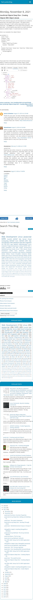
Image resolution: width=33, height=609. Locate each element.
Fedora (3, 255)
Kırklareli (6, 181)
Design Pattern (5, 260)
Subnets (19, 265)
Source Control (12, 255)
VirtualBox (18, 254)
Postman (13, 262)
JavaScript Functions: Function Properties (15, 515)
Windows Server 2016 (7, 364)
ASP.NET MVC (23, 241)
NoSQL (3, 254)
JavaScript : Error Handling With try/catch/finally (17, 549)
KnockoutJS (29, 271)
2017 (4, 589)
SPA (16, 258)
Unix (26, 274)
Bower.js (12, 257)
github (22, 258)
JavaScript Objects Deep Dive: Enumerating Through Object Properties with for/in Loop (20, 416)
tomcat (3, 268)
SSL (17, 262)
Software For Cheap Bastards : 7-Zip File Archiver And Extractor (20, 466)
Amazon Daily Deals (5, 306)
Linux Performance (8, 273)
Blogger (3, 257)
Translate (12, 315)
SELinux (19, 274)
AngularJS (28, 242)
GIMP (21, 260)
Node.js (8, 254)
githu (14, 276)
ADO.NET (22, 242)
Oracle (12, 254)
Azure (29, 244)
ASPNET (15, 239)
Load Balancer (22, 252)
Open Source (23, 273)
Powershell (24, 263)
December (8, 511)
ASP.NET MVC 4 (6, 263)
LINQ (3, 273)
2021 (4, 509)
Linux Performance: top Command (19, 476)
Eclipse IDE (12, 260)
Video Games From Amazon (7, 303)
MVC (14, 258)
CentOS (9, 239)
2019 (4, 585)
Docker (29, 254)
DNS (25, 270)
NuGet (29, 255)
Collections (4, 270)
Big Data (29, 258)
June (6, 580)
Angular (24, 268)
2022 (4, 507)
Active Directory (18, 268)
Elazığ (5, 185)
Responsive (9, 274)
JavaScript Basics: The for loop (12, 536)
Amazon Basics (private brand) (8, 308)
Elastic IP (17, 260)
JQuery (17, 246)
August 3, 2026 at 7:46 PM (18, 171)
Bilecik (5, 177)
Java (7, 255)
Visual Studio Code (26, 262)
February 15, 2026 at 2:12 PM (18, 146)
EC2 (8, 244)
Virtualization (6, 242)
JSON (22, 257)
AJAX (26, 258)
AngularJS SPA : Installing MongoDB (19, 445)
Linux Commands (16, 263)
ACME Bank (13, 250)
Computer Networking (8, 345)
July (6, 578)
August (7, 576)
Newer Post (4, 218)
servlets (29, 266)
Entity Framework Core (8, 247)
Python (29, 263)
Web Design (19, 247)
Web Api (29, 257)
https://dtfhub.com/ (9, 155)
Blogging (8, 257)
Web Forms (23, 376)
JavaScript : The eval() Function (12, 558)
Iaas (11, 244)
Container (24, 254)
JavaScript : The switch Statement (13, 520)
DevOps (7, 258)
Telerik (22, 265)
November (8, 513)
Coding (21, 246)
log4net (25, 266)
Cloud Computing (25, 329)
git (17, 255)
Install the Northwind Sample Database (20, 455)
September (8, 574)
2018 (4, 587)
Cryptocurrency (16, 270)
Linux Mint (8, 262)
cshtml (11, 276)
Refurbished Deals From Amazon (9, 310)
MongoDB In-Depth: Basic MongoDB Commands (17, 543)
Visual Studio (11, 249)
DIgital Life (21, 270)
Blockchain (29, 268)
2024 (4, 505)
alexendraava (7, 127)
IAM (25, 271)
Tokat (5, 183)
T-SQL (21, 249)
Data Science (17, 257)
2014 (4, 595)
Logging (13, 273)
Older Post (29, 218)
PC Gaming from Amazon (6, 298)
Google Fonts (18, 271)
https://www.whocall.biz (26, 120)
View (28, 274)
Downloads (29, 270)
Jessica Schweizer (8, 113)
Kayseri (6, 175)
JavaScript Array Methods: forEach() (13, 538)
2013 (4, 597)
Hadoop (22, 271)
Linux (20, 236)
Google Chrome (11, 271)
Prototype (28, 273)
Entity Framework (13, 252)
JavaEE (25, 257)
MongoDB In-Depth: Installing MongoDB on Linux (17, 567)
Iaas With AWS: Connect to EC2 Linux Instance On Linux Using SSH (20, 487)
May (6, 581)
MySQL (26, 255)
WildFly (5, 276)
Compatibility (9, 270)
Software (23, 274)
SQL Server (23, 239)
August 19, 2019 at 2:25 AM (21, 113)
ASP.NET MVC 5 (27, 246)
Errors (17, 249)
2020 (4, 583)
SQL (30, 241)
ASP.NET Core (13, 241)
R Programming (15, 374)
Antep (5, 188)
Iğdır (5, 178)
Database (16, 242)
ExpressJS (20, 255)
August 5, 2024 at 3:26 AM (18, 127)
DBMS (3, 258)
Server (3, 265)
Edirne (5, 186)
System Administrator (21, 244)
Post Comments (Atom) (13, 222)
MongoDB (28, 252)
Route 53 (14, 274)
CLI (11, 263)
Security (20, 262)
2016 (4, 591)
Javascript (27, 236)
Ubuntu (25, 249)
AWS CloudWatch (10, 268)
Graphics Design (27, 260)
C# (2, 244)
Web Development (9, 236)
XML (8, 276)
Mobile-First (18, 273)
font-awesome (19, 266)
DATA (4, 239)
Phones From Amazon (6, 301)
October (7, 572)
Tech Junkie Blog (6, 2)
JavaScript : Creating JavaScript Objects (13, 437)
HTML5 (10, 258)
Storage (19, 258)
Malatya (6, 180)
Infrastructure (27, 247)
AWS (11, 242)
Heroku (3, 262)
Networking (5, 249)
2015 (4, 593)
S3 (16, 274)
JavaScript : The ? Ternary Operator (13, 547)
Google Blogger (5, 271)
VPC (26, 265)
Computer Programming (8, 246)
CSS (5, 244)
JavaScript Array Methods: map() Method (15, 545)
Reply (5, 123)
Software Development (10, 265)
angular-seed (12, 266)
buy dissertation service (24, 137)
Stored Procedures (7, 344)
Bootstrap (21, 250)
